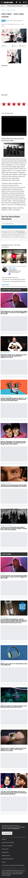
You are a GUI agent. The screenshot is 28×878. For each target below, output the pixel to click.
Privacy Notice (21, 232)
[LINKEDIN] (10, 274)
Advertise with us (6, 855)
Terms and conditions (7, 845)
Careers (4, 862)
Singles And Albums (11, 10)
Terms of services (19, 231)
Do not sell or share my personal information (13, 865)
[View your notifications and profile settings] (16, 2)
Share (5, 46)
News (3, 20)
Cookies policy (5, 852)
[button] (2, 2)
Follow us (16, 46)
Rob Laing (10, 20)
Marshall (13, 170)
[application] (14, 125)
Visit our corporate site (13, 828)
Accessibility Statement (7, 858)
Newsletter (23, 46)
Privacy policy (5, 849)
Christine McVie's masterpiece (15, 6)
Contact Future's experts (8, 842)
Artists (3, 10)
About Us (4, 839)
